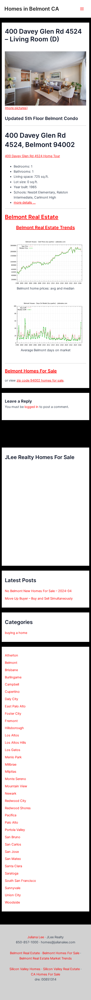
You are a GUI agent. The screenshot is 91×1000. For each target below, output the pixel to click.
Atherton (11, 655)
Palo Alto (11, 822)
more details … (25, 203)
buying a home (16, 633)
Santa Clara (13, 866)
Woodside (12, 902)
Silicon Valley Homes (24, 969)
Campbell (12, 684)
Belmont (11, 663)
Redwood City (15, 801)
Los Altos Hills (15, 743)
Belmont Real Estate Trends (45, 227)
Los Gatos (12, 750)
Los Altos (12, 735)
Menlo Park (13, 757)
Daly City (11, 699)
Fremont (11, 721)
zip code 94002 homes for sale (40, 380)
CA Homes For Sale (45, 974)
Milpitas (10, 772)
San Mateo (13, 859)
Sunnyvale (12, 888)
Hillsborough (14, 728)
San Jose (12, 852)
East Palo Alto (15, 706)
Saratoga (11, 873)
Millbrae (10, 764)
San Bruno (12, 837)
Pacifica (10, 815)
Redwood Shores (18, 808)
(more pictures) (16, 108)
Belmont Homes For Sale (31, 371)
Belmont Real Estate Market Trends (45, 958)
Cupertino (12, 692)
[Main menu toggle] (82, 9)
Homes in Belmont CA (31, 9)
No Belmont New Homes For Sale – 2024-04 (38, 591)
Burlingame (13, 677)
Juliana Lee (35, 937)
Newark (10, 793)
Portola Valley (15, 830)
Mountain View (16, 786)
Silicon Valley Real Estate (61, 969)
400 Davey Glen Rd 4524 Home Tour (32, 156)
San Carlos (13, 844)
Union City (13, 895)
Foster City (13, 714)
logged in (31, 407)
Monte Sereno (15, 779)
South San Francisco (20, 881)
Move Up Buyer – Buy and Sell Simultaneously (39, 598)
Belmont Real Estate (31, 217)
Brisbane (11, 670)
